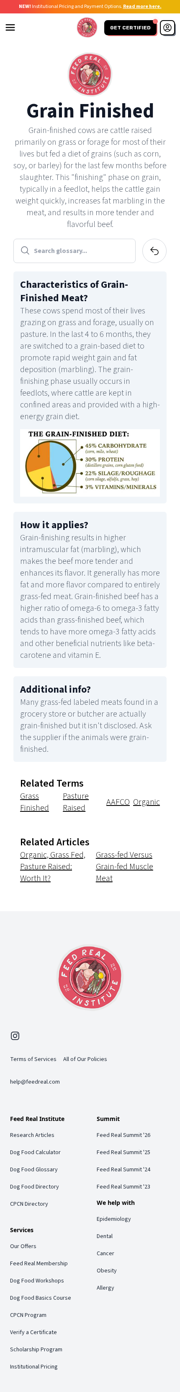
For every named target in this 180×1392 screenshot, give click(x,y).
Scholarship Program (36, 1349)
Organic (146, 802)
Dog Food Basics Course (40, 1298)
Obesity (107, 1271)
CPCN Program (28, 1315)
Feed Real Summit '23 (123, 1187)
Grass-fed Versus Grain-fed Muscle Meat (124, 866)
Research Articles (32, 1135)
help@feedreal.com (35, 1082)
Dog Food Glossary (34, 1169)
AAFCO (118, 802)
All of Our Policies (85, 1059)
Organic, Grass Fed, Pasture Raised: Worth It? (52, 866)
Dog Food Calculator (35, 1152)
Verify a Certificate (33, 1332)
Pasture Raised (76, 802)
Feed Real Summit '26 (123, 1135)
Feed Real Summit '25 (123, 1152)
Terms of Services (33, 1059)
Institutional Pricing (34, 1367)
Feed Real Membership (39, 1263)
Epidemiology (114, 1219)
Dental (105, 1236)
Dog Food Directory (34, 1187)
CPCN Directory (29, 1204)
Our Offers (23, 1246)
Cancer (105, 1253)
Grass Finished (34, 802)
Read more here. (142, 6)
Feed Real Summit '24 (123, 1169)
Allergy (105, 1288)
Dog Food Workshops (37, 1281)
